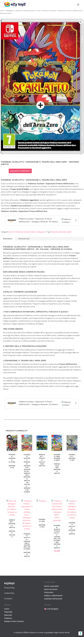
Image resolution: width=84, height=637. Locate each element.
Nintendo (18, 11)
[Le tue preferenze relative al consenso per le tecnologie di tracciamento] (80, 633)
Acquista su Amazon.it (20, 171)
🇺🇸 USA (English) (51, 609)
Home (2, 11)
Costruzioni (48, 592)
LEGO (6, 609)
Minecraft (8, 615)
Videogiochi (10, 11)
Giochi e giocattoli (51, 586)
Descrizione (7, 238)
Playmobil (8, 612)
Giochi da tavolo (50, 589)
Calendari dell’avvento (53, 599)
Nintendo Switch (29, 11)
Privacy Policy (9, 588)
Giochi (38, 11)
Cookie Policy (9, 593)
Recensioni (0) (23, 238)
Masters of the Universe (14, 621)
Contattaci (8, 598)
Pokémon (8, 618)
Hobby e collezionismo (53, 596)
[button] (80, 22)
